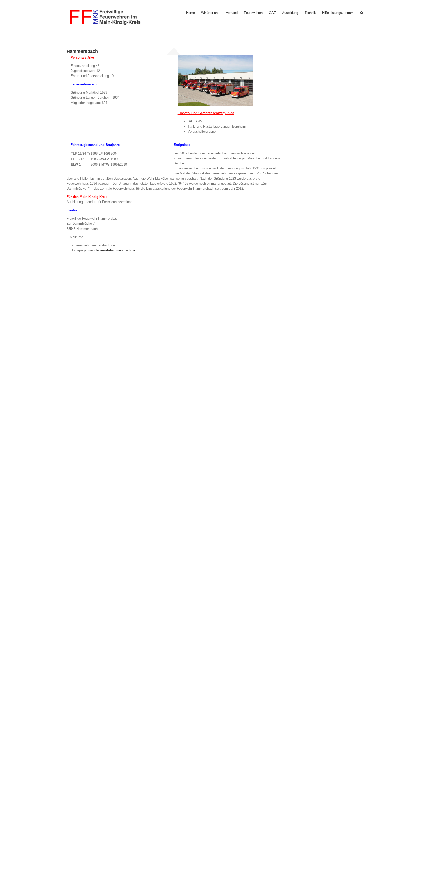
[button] (361, 12)
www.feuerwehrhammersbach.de (111, 250)
